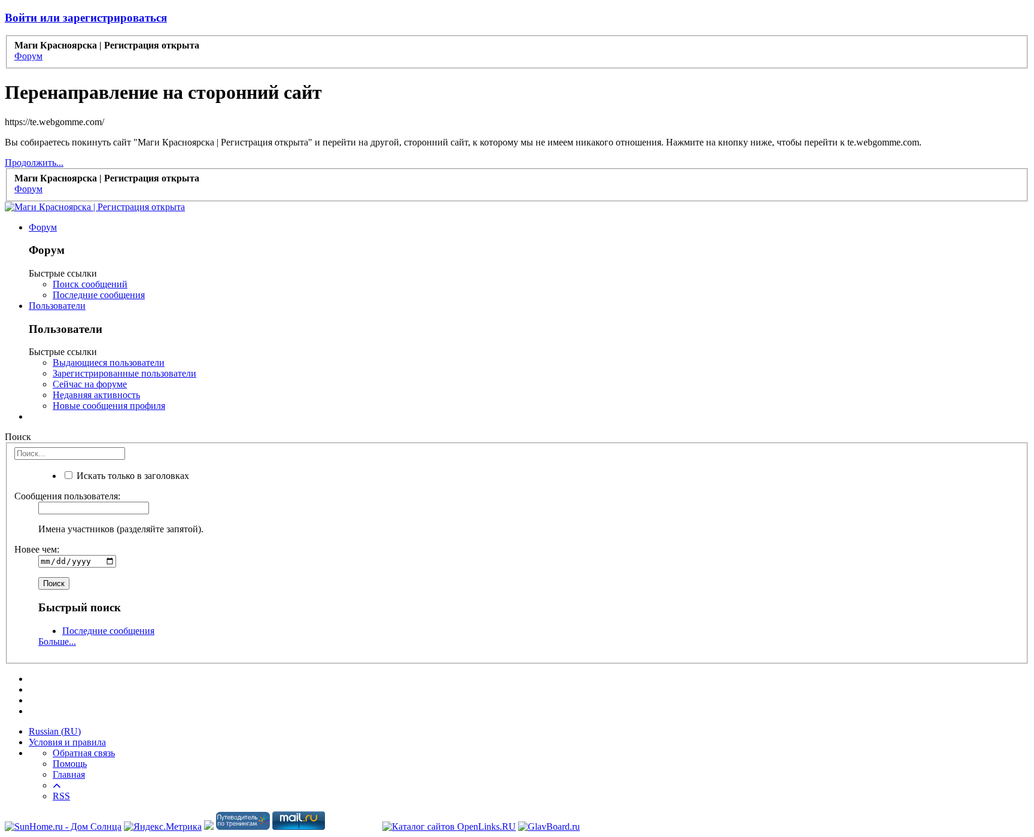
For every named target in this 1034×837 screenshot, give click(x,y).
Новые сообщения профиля (109, 406)
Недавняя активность (96, 395)
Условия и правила (67, 742)
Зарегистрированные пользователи (124, 373)
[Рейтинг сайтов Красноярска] (209, 826)
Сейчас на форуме (90, 384)
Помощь (70, 764)
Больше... (57, 641)
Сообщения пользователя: (67, 496)
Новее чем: (36, 549)
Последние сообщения (99, 295)
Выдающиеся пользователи (109, 362)
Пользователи (57, 306)
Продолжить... (34, 162)
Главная (69, 774)
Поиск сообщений (90, 284)
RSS (61, 796)
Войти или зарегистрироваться (86, 17)
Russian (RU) (55, 731)
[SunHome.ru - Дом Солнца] (63, 826)
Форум (43, 227)
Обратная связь (84, 753)
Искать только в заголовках (131, 476)
